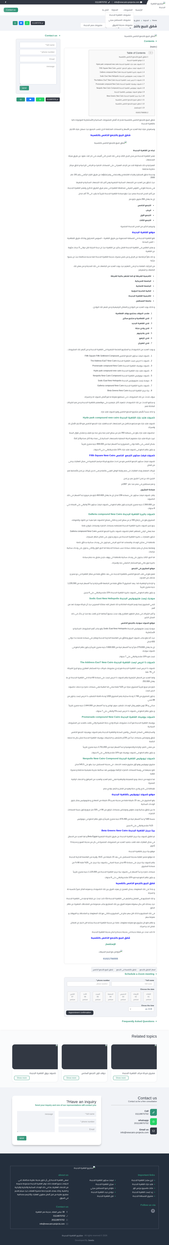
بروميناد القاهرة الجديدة (145, 723)
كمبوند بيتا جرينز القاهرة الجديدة (133, 836)
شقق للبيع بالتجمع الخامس (103, 970)
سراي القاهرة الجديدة (105, 1184)
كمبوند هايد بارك (148, 423)
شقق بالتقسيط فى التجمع (126, 970)
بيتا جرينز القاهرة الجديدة (141, 830)
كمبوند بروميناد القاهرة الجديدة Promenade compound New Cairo (119, 84)
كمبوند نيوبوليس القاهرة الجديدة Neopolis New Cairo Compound (119, 88)
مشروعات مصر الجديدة (93, 25)
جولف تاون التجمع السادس (93, 1073)
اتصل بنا (105, 10)
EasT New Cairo (104, 662)
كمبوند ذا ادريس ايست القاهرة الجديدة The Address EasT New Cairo (118, 80)
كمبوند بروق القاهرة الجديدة (43, 1073)
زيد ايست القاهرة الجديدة (142, 1192)
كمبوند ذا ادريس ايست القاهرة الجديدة (139, 668)
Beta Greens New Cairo (114, 830)
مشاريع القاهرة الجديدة (72, 1235)
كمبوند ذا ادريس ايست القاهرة (138, 662)
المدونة (115, 10)
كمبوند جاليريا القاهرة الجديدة (138, 514)
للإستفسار (137, 108)
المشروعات (128, 10)
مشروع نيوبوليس (148, 764)
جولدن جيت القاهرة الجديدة (102, 1192)
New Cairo (116, 514)
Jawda (91, 1240)
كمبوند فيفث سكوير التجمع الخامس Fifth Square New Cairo (120, 68)
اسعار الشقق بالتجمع (148, 970)
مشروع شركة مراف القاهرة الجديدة (138, 1073)
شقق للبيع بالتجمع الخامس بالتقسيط (133, 57)
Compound (112, 758)
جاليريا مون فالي (148, 563)
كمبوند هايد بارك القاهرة (141, 417)
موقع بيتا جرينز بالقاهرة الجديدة (142, 851)
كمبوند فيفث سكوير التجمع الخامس (140, 461)
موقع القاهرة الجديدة (134, 60)
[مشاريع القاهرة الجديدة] (84, 1168)
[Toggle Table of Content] (149, 52)
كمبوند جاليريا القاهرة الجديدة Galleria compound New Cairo (121, 72)
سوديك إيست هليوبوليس (141, 598)
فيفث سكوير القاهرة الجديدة (102, 1180)
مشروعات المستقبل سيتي (120, 20)
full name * (149, 980)
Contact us (11, 10)
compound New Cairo (108, 717)
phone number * (103, 980)
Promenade (89, 717)
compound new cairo (107, 417)
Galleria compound (99, 514)
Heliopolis (113, 598)
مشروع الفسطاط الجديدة (143, 1196)
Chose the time (147, 1005)
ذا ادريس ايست (82, 696)
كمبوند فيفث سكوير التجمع (140, 455)
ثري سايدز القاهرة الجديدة (142, 1180)
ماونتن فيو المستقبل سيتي (102, 1188)
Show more (121, 1078)
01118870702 (36, 23)
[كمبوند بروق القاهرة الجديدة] (45, 1046)
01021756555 (141, 112)
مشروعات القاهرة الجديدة (120, 15)
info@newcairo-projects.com (135, 1131)
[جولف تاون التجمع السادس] (95, 1046)
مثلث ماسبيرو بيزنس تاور (143, 1188)
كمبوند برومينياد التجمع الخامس (84, 732)
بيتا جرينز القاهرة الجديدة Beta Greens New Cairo (124, 96)
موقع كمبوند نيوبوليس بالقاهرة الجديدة (128, 92)
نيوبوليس (112, 770)
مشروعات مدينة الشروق (122, 25)
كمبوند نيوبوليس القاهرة (141, 758)
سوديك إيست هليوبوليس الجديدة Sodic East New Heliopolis (121, 76)
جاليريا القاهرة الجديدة (131, 537)
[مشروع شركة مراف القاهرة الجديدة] (141, 1046)
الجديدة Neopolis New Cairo (105, 758)
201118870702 (141, 1122)
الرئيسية (138, 10)
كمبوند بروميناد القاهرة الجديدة (137, 717)
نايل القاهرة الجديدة (105, 1196)
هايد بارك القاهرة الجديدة (142, 1184)
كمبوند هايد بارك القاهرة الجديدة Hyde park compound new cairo (119, 64)
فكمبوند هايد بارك (147, 433)
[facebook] (5, 2)
